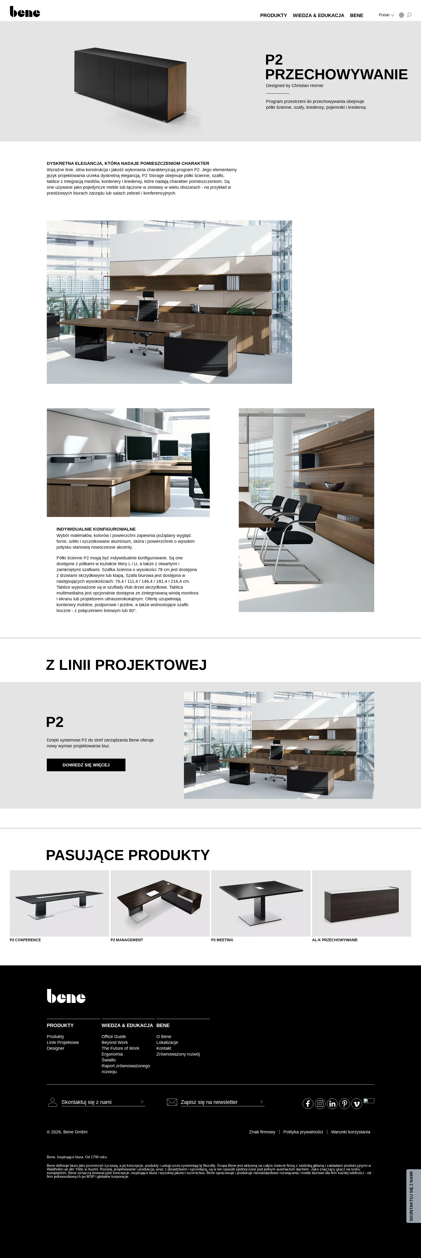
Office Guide (114, 1036)
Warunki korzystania (350, 1132)
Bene (163, 1025)
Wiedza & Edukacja (127, 1025)
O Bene (163, 1036)
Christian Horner (308, 85)
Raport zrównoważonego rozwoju (126, 1068)
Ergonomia (112, 1054)
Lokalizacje (167, 1042)
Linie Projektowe (63, 1042)
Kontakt (163, 1048)
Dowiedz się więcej (86, 765)
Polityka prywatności (303, 1132)
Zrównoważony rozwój (178, 1054)
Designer (55, 1048)
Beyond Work (115, 1042)
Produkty (60, 1025)
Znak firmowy (262, 1132)
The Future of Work (120, 1048)
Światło (109, 1060)
